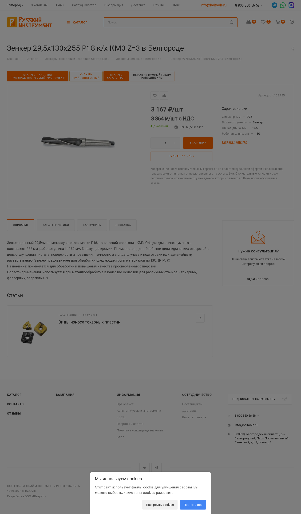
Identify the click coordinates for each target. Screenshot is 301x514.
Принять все (193, 504)
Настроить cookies (160, 504)
